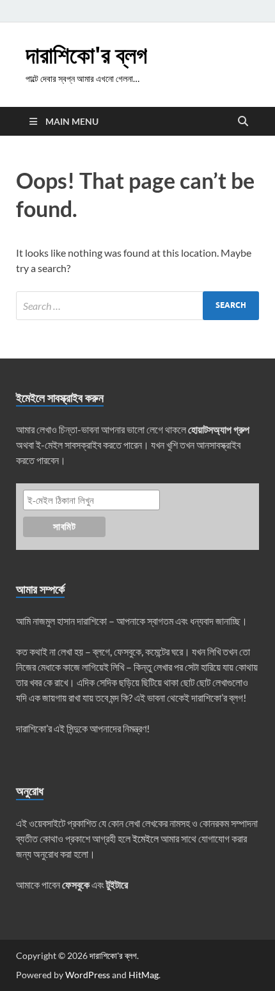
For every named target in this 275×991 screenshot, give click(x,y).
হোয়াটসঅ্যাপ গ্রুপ (218, 429)
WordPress (87, 974)
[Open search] (243, 121)
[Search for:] (137, 305)
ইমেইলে (145, 838)
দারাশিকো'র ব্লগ (86, 54)
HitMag (144, 974)
